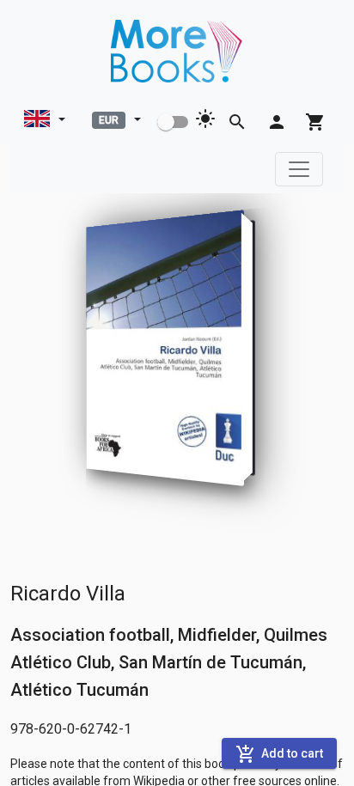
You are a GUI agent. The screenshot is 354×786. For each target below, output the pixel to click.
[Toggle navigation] (299, 169)
